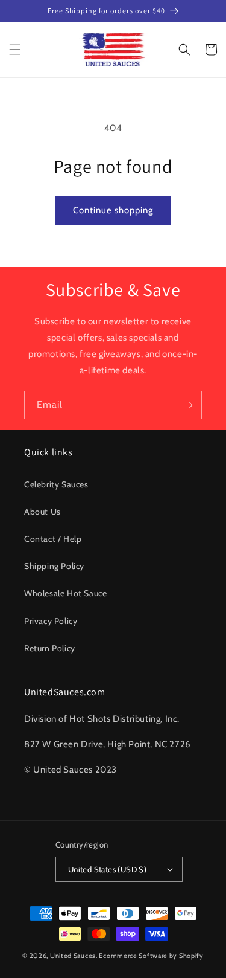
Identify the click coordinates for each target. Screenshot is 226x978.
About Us (42, 511)
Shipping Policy (54, 566)
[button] (15, 49)
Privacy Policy (50, 621)
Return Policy (49, 648)
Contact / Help (52, 538)
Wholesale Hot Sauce (65, 593)
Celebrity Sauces (56, 484)
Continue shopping (113, 210)
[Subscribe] (188, 405)
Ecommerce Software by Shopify (151, 955)
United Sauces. (74, 955)
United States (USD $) (107, 869)
